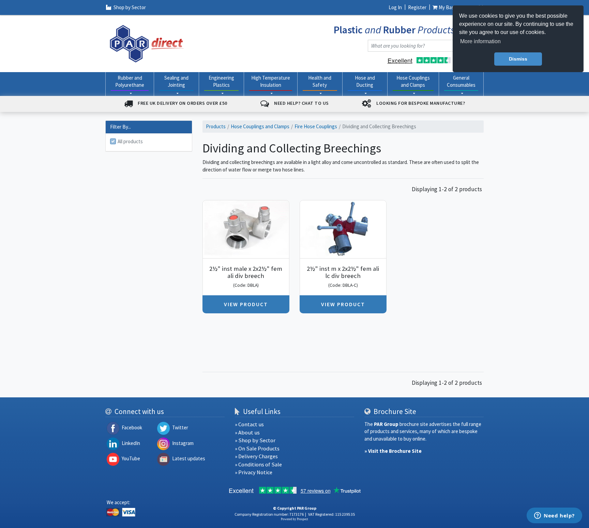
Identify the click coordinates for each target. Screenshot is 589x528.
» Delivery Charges (256, 456)
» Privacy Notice (253, 472)
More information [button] (480, 41)
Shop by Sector (130, 7)
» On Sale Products (257, 448)
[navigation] (146, 43)
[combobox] (419, 46)
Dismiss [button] (518, 59)
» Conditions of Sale (258, 464)
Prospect (302, 519)
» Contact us (249, 424)
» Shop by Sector (255, 440)
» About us (247, 432)
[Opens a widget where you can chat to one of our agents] (554, 516)
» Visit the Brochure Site (393, 451)
